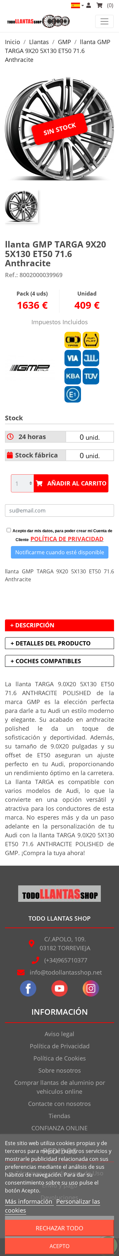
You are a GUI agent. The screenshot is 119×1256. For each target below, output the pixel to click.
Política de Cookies (59, 1058)
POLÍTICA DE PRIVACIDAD (66, 539)
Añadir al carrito (76, 483)
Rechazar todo (59, 1228)
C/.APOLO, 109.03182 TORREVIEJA (65, 943)
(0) (109, 5)
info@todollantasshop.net (66, 972)
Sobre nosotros (59, 1070)
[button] (77, 5)
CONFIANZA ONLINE (59, 1128)
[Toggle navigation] (104, 21)
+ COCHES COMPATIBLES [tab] (46, 661)
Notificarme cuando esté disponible (59, 552)
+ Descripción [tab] (32, 625)
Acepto (59, 1246)
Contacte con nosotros (59, 1104)
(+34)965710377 (65, 960)
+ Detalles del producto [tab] (51, 643)
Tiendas (59, 1116)
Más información (29, 1201)
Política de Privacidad (60, 1046)
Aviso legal (59, 1034)
